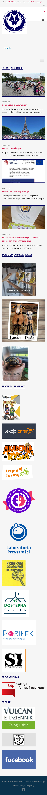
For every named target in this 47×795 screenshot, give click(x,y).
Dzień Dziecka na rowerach (14, 104)
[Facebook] (23, 789)
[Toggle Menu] (42, 61)
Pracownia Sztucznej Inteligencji (17, 191)
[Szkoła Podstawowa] (14, 21)
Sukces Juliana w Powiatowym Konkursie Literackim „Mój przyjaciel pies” (21, 239)
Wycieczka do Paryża (11, 148)
